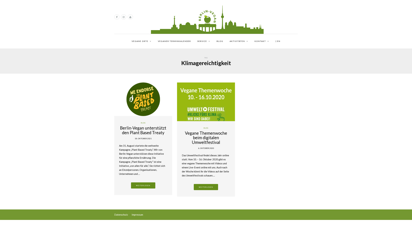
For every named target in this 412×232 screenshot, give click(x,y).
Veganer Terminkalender (174, 41)
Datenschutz (121, 214)
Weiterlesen (143, 185)
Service (202, 41)
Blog (220, 41)
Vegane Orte (140, 41)
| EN (278, 41)
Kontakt (260, 41)
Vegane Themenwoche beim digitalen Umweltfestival (206, 137)
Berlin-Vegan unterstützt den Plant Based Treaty (143, 130)
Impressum (137, 214)
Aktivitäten (237, 41)
